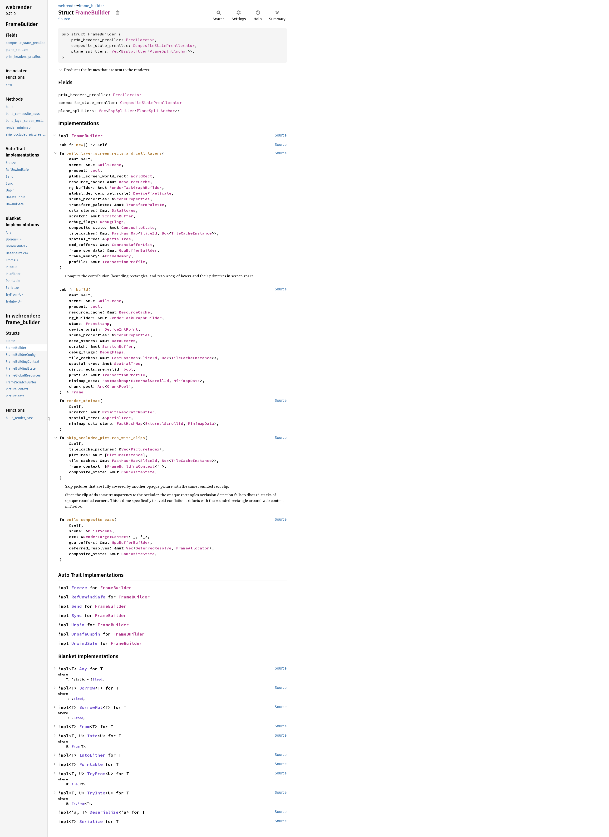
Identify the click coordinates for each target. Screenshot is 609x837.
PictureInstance (125, 454)
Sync (76, 615)
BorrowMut (91, 707)
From (84, 726)
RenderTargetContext (105, 536)
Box (165, 233)
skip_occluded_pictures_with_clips (106, 437)
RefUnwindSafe (88, 597)
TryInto (96, 793)
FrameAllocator (192, 548)
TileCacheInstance (191, 233)
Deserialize (104, 812)
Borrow (87, 688)
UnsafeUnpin (85, 634)
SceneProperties (132, 198)
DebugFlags (112, 221)
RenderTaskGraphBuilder (135, 187)
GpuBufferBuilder (138, 250)
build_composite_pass (90, 519)
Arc (101, 386)
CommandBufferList (132, 244)
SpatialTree (118, 238)
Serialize (91, 821)
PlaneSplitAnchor (169, 51)
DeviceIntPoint (121, 329)
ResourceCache (134, 181)
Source (64, 19)
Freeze (79, 587)
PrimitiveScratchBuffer (128, 412)
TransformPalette (145, 204)
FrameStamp (97, 323)
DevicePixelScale (152, 193)
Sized (97, 679)
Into (92, 736)
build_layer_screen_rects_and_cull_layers (114, 153)
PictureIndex (145, 449)
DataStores (124, 210)
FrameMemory (118, 256)
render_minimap (83, 400)
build (82, 289)
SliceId (148, 233)
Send (76, 606)
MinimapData (187, 380)
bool (95, 170)
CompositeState (138, 227)
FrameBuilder (87, 135)
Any (83, 668)
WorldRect (141, 176)
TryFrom (96, 773)
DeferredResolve (153, 548)
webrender (67, 6)
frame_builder (91, 6)
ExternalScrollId (150, 380)
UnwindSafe (84, 643)
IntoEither (92, 755)
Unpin (77, 624)
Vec (115, 51)
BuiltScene (109, 164)
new (79, 144)
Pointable (91, 764)
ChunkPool (117, 386)
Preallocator (140, 39)
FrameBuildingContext (131, 466)
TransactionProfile (123, 261)
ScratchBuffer (117, 216)
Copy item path (118, 12)
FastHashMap (125, 233)
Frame (77, 392)
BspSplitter (134, 51)
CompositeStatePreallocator (164, 45)
